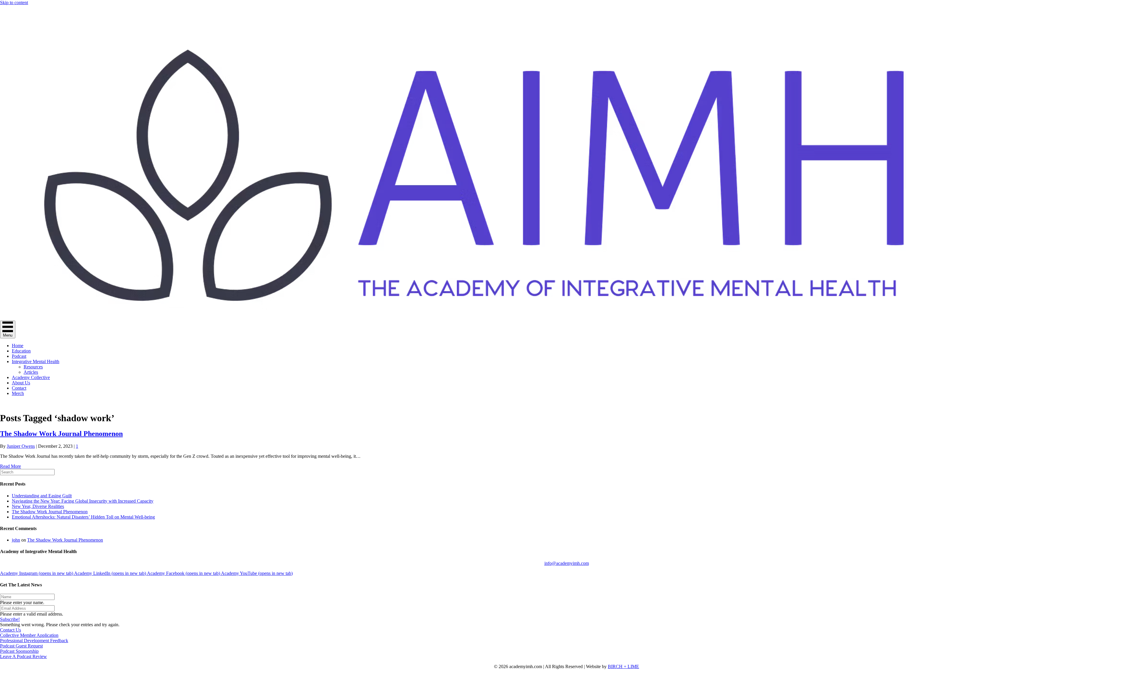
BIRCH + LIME (623, 666)
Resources (33, 366)
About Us (21, 382)
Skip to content (14, 2)
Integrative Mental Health (35, 361)
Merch (18, 393)
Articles (31, 372)
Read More (10, 466)
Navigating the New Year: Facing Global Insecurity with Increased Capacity (82, 501)
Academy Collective (31, 377)
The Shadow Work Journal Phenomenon (61, 433)
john (16, 539)
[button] (10, 619)
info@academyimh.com (566, 563)
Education (21, 350)
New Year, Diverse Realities (38, 506)
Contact (19, 388)
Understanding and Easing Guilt (42, 495)
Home (17, 345)
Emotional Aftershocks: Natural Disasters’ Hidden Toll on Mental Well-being (83, 516)
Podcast (19, 356)
